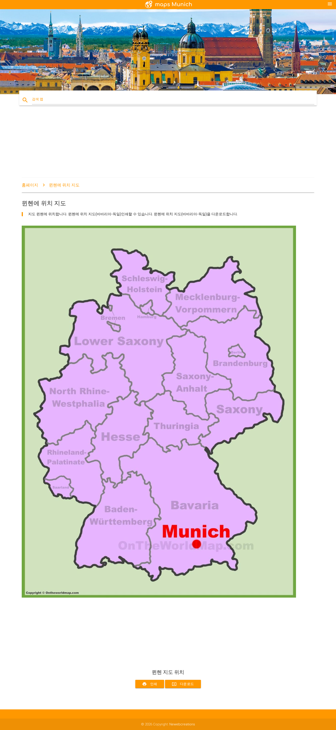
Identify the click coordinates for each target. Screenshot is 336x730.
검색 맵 (37, 99)
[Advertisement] (159, 146)
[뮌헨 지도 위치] (159, 596)
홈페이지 (30, 185)
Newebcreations (182, 724)
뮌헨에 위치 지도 (64, 185)
